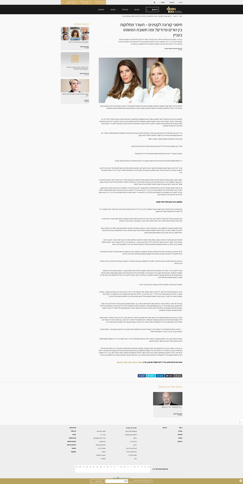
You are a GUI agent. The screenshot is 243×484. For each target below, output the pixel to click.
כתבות (113, 9)
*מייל (126, 481)
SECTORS (131, 428)
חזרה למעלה (239, 422)
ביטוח (135, 438)
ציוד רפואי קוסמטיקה (99, 438)
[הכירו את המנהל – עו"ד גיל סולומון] (167, 404)
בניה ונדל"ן (133, 442)
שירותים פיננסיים (101, 445)
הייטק (135, 445)
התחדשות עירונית (131, 452)
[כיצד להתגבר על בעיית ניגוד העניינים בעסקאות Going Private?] (75, 64)
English (172, 2)
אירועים (101, 9)
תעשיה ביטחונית (101, 455)
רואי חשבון (102, 442)
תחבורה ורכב (102, 448)
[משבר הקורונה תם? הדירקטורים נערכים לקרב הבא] (75, 91)
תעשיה (104, 452)
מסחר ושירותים (101, 431)
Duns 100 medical (131, 431)
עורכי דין (103, 435)
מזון (135, 459)
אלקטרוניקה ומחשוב (131, 435)
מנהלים (125, 9)
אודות (180, 2)
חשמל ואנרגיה (133, 455)
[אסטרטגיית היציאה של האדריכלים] (75, 38)
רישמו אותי (98, 481)
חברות (136, 9)
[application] (152, 9)
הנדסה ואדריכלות (131, 448)
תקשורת (103, 459)
